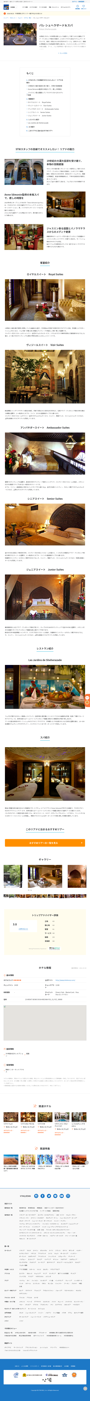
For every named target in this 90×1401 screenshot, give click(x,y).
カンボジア (43, 1280)
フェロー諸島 (23, 1265)
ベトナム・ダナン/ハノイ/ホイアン (29, 1224)
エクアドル (58, 1304)
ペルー (21, 1304)
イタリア (22, 1250)
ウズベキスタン (69, 1290)
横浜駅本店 (22, 1208)
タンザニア (52, 1273)
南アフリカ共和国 (63, 1273)
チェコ (56, 1253)
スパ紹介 (30, 127)
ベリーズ (29, 1302)
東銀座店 (39, 1208)
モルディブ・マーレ (52, 1218)
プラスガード (43, 1333)
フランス (57, 1250)
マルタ (29, 1250)
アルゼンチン (44, 1304)
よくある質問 (24, 1366)
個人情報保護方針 (57, 1366)
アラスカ (29, 1297)
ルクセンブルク (24, 1253)
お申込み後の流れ (20, 1333)
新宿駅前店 (31, 1208)
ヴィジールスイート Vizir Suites (40, 105)
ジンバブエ (22, 1276)
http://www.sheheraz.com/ (65, 980)
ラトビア (39, 1259)
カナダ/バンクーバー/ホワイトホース (30, 1233)
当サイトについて (38, 1336)
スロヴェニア (73, 1259)
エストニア (31, 1259)
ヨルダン (45, 1269)
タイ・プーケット (24, 1227)
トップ (6, 18)
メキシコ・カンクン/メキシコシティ (54, 1233)
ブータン (66, 1283)
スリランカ (36, 1283)
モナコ (65, 1250)
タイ (28, 1280)
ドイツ (51, 1250)
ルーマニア (41, 1262)
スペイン (35, 1250)
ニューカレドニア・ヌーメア (68, 1218)
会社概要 (66, 1366)
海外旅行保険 (32, 1333)
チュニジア (37, 1273)
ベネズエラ (76, 1304)
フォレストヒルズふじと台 (12, 1350)
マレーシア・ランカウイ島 (27, 1230)
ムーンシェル (44, 1347)
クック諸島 (56, 1313)
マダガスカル (39, 1276)
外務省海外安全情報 (10, 1336)
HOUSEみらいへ (64, 1347)
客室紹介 (30, 99)
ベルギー (79, 1250)
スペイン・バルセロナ (37, 1218)
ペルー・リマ (71, 1233)
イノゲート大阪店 (45, 1211)
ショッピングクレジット (30, 1350)
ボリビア (28, 1304)
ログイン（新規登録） (78, 1)
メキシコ (22, 1302)
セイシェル (41, 1309)
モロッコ (12, 18)
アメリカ (21, 1297)
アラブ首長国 (23, 1269)
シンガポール (78, 1280)
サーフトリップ (18, 1347)
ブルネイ (74, 1283)
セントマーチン (78, 1302)
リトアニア (47, 1259)
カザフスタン (23, 1293)
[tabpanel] (45, 300)
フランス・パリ (24, 1218)
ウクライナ (28, 1290)
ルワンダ (48, 1276)
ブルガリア (32, 1262)
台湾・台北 (40, 1230)
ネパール (28, 1283)
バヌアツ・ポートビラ (56, 1236)
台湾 (20, 1286)
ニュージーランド (36, 1317)
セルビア (77, 1262)
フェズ (20, 18)
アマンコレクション (31, 1347)
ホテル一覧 (27, 18)
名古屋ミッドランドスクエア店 (28, 1211)
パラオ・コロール (42, 1236)
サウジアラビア (55, 1269)
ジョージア (59, 1290)
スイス (50, 1253)
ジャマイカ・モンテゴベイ (27, 1236)
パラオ (64, 1313)
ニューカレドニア (30, 1313)
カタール (32, 1269)
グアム (70, 1313)
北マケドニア (51, 1262)
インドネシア (36, 1227)
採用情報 (73, 1366)
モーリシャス (32, 1309)
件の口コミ (23, 929)
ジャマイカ (68, 1302)
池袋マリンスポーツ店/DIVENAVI (54, 1208)
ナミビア (30, 1276)
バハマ (54, 1302)
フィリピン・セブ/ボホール (50, 1224)
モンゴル (50, 1283)
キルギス (78, 1290)
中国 (80, 1283)
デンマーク (71, 1256)
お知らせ (17, 1366)
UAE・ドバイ (60, 1215)
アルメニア (37, 1290)
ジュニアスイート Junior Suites (39, 115)
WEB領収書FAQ (68, 1336)
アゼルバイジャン (48, 1290)
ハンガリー (73, 1253)
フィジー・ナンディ (60, 1221)
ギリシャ (55, 1259)
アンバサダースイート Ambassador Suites (43, 109)
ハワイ (21, 1321)
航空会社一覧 (8, 1333)
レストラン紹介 (32, 119)
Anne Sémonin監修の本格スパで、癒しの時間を (45, 89)
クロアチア (64, 1259)
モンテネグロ (23, 1262)
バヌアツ (48, 1313)
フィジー (40, 1313)
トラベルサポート (34, 1366)
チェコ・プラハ (71, 1215)
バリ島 (51, 1280)
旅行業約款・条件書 (46, 1366)
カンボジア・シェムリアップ (69, 1224)
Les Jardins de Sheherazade (38, 123)
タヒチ (21, 1313)
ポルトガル (43, 1250)
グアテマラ (37, 1302)
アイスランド (42, 1256)
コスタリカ (46, 1302)
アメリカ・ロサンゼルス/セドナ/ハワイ (57, 1230)
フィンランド (52, 1256)
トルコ (39, 1269)
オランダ (71, 1250)
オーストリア (64, 1253)
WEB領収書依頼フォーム (54, 1336)
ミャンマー (58, 1283)
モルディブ (22, 1309)
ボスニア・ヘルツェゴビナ (65, 1262)
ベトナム (22, 1280)
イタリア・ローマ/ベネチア (27, 1215)
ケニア (45, 1273)
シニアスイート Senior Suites (39, 112)
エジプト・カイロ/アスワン (46, 1215)
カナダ (36, 1297)
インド (21, 1283)
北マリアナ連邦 (78, 1313)
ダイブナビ (7, 1347)
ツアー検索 (25, 7)
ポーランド (22, 1256)
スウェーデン (62, 1256)
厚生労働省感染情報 (25, 1336)
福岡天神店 (56, 1211)
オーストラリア (31, 1239)
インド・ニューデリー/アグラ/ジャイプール (55, 1227)
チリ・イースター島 (71, 1236)
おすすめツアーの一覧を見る (43, 842)
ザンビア (73, 1273)
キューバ (60, 1302)
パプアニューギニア (49, 1317)
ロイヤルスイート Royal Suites (39, 102)
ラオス (44, 1283)
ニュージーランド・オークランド (42, 1221)
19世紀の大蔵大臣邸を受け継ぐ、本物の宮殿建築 (45, 86)
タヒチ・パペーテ (24, 1221)
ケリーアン (53, 1347)
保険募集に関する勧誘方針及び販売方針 (61, 1333)
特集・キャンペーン (54, 7)
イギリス (33, 1253)
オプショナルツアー (66, 7)
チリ (51, 1304)
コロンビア (67, 1304)
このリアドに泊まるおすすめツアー (39, 131)
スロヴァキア (32, 1256)
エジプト (22, 1273)
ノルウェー (22, 1259)
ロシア (21, 1290)
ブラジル (35, 1304)
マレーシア (68, 1280)
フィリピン (35, 1280)
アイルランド (42, 1253)
